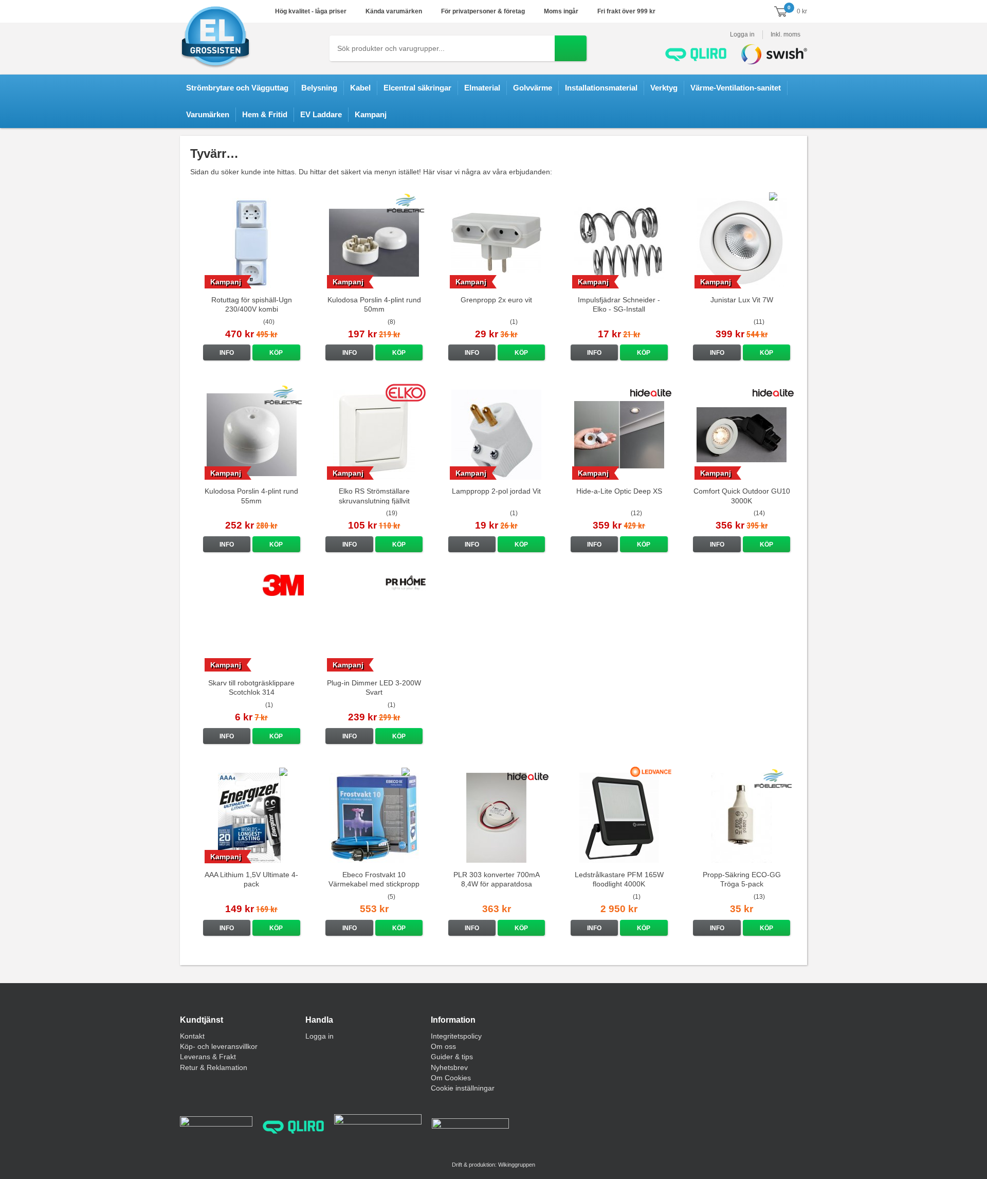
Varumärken (207, 114)
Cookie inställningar (463, 1088)
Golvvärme (532, 87)
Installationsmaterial (601, 87)
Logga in (742, 34)
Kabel (360, 87)
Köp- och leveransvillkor (219, 1046)
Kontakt (192, 1036)
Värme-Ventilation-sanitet (735, 87)
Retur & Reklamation (213, 1067)
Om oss (443, 1046)
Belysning (319, 87)
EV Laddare (321, 114)
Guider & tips (452, 1057)
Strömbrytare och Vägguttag (237, 87)
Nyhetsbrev (449, 1067)
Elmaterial (482, 87)
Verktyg (664, 87)
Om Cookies (451, 1078)
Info (227, 352)
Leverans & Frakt (208, 1057)
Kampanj (371, 114)
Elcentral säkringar (417, 87)
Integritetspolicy (456, 1036)
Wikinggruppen (516, 1165)
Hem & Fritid (264, 114)
